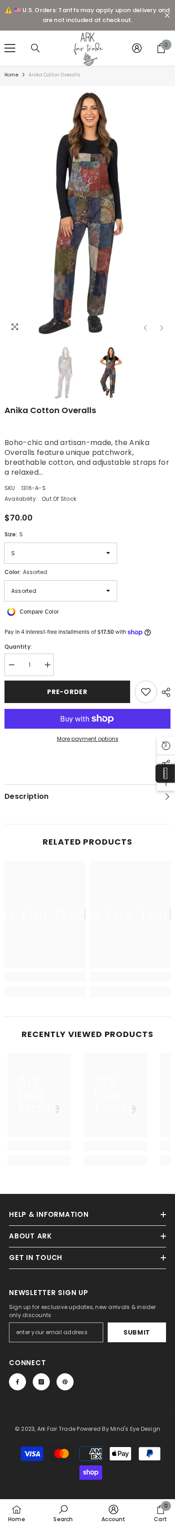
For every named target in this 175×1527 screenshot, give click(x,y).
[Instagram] (41, 1381)
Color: (25, 572)
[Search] (35, 48)
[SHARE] (164, 692)
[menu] (9, 48)
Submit (136, 1332)
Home (11, 74)
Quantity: (18, 646)
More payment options (87, 739)
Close (167, 15)
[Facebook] (17, 1381)
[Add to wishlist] (146, 692)
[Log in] (137, 48)
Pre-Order (67, 691)
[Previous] (145, 328)
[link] (44, 977)
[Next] (162, 328)
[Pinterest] (65, 1381)
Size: (13, 534)
